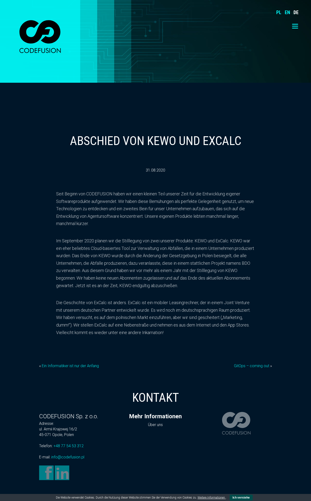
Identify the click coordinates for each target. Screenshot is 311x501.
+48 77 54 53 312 (68, 446)
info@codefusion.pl (67, 457)
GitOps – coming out (251, 366)
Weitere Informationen (212, 497)
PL (278, 12)
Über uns (155, 424)
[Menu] (295, 26)
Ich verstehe (241, 497)
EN (287, 12)
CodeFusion (40, 36)
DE (296, 12)
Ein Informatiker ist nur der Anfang (70, 366)
